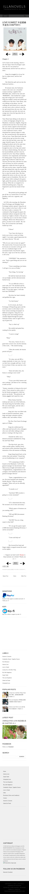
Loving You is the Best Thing (9, 669)
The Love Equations (7, 677)
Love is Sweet (10, 569)
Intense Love (5, 664)
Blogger (18, 885)
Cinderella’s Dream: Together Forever (12, 787)
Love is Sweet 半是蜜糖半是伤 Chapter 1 (14, 23)
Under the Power (6, 680)
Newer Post (5, 576)
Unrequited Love (6, 683)
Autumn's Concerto (6, 656)
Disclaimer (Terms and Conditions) (11, 795)
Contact (5, 798)
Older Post (23, 576)
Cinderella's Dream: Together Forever (11, 659)
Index (4, 792)
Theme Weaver (14, 887)
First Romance (5, 661)
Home (14, 576)
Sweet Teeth (5, 675)
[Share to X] (6, 566)
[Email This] (3, 566)
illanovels (14, 6)
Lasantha (17, 889)
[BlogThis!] (4, 566)
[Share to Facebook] (8, 566)
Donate (22, 555)
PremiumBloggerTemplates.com (14, 891)
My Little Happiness (7, 672)
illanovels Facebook (7, 872)
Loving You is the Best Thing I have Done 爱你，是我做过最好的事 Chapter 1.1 (17, 694)
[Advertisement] (14, 633)
